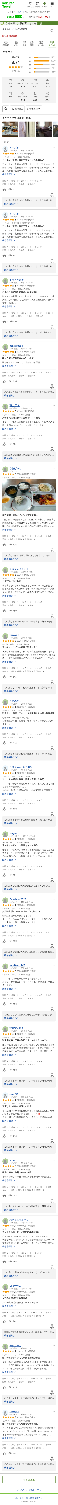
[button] (10, 129)
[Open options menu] (54, 147)
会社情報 (19, 1498)
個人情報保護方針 (34, 1498)
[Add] (52, 30)
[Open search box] (5, 109)
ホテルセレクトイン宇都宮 (14, 29)
